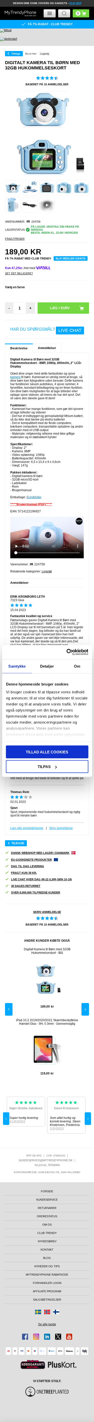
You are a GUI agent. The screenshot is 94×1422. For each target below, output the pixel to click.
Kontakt (47, 1249)
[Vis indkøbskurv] (81, 13)
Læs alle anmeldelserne (26, 828)
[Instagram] (36, 1337)
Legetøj (47, 571)
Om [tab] (77, 666)
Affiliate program (47, 1291)
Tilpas (44, 767)
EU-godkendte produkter (31, 859)
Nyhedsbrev (47, 1241)
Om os (47, 1224)
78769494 (54, 1165)
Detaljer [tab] (47, 666)
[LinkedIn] (47, 1337)
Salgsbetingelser (47, 1299)
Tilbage (15, 53)
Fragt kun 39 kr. (24, 872)
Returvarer (47, 1207)
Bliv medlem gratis (70, 258)
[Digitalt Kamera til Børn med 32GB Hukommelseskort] (13, 188)
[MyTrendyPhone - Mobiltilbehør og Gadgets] (20, 13)
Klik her (75, 3)
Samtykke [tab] (17, 666)
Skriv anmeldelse (61, 828)
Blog (47, 1257)
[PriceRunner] (32, 1364)
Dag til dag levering (27, 866)
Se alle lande (47, 1324)
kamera (15, 377)
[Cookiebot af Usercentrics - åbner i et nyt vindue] (67, 652)
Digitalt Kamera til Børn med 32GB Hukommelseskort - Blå (47, 951)
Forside (47, 1191)
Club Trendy (47, 1232)
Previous (9, 1009)
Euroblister (34, 497)
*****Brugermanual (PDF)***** (31, 504)
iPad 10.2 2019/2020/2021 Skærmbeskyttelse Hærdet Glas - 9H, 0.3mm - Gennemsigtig (47, 1021)
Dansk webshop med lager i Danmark (40, 852)
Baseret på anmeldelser (47, 84)
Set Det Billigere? (19, 273)
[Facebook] (25, 1337)
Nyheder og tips (47, 1266)
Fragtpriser (15, 238)
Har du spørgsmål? (45, 330)
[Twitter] (58, 1337)
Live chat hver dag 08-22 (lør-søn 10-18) (41, 879)
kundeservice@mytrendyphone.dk (45, 1160)
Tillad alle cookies (47, 752)
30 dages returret (25, 885)
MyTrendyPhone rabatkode (47, 1274)
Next (85, 1009)
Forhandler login (47, 1282)
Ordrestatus (47, 1216)
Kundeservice (47, 1199)
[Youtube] (69, 1337)
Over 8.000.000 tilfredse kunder (35, 892)
